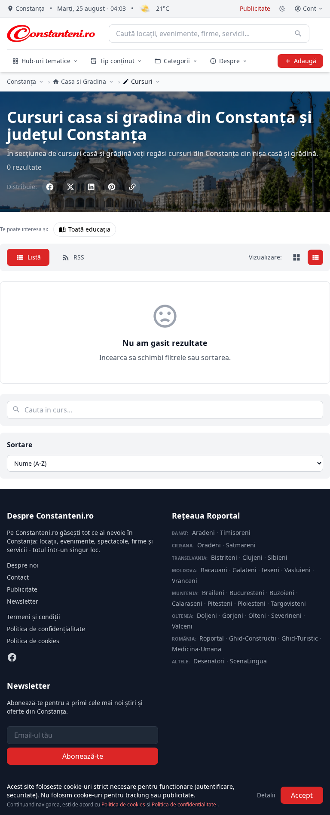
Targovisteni (288, 603)
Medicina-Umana (196, 649)
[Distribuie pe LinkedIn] (91, 187)
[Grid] (296, 257)
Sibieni (277, 557)
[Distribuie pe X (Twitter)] (70, 187)
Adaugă (305, 61)
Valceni (182, 626)
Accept (302, 795)
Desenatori (209, 661)
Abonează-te (82, 756)
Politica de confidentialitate (184, 804)
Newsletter (22, 601)
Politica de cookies (33, 641)
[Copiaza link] (132, 187)
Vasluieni (297, 570)
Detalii (266, 795)
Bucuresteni (246, 593)
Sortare (19, 444)
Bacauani (214, 570)
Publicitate (255, 8)
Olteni (257, 615)
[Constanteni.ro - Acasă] (51, 33)
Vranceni (184, 581)
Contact (18, 577)
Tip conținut (117, 61)
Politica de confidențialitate (46, 629)
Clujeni (252, 557)
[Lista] (315, 257)
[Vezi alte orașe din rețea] (41, 81)
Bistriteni (224, 557)
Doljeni (207, 615)
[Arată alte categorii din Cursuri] (157, 81)
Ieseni (270, 570)
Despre (229, 61)
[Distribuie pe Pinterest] (111, 187)
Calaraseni (187, 603)
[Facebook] (12, 657)
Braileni (213, 593)
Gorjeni (232, 615)
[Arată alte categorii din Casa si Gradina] (111, 81)
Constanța (21, 81)
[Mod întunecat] (282, 8)
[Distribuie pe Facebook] (50, 187)
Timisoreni (235, 532)
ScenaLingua (248, 661)
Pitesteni (220, 603)
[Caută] (298, 33)
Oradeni (209, 545)
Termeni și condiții (33, 617)
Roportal (211, 638)
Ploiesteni (252, 603)
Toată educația (89, 229)
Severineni (286, 615)
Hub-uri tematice (45, 61)
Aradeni (203, 532)
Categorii (177, 61)
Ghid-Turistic (299, 638)
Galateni (244, 570)
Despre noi (22, 565)
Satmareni (241, 545)
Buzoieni (281, 593)
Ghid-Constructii (252, 638)
